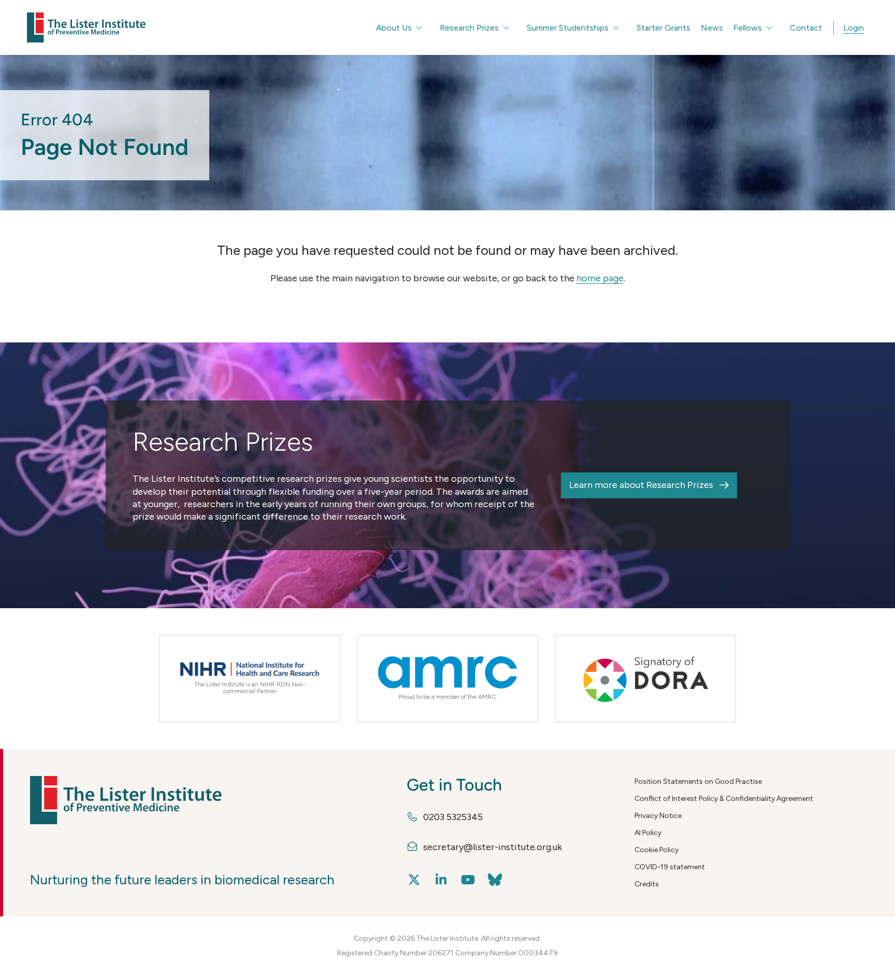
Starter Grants (663, 28)
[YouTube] (468, 879)
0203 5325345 (453, 817)
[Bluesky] (495, 879)
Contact (806, 28)
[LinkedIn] (441, 879)
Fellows (747, 28)
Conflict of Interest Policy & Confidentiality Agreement (723, 798)
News (712, 28)
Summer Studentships (568, 28)
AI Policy (647, 832)
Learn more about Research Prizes (641, 485)
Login (853, 28)
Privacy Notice (658, 815)
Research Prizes (469, 28)
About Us (394, 28)
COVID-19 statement (669, 867)
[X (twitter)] (414, 879)
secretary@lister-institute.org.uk (492, 847)
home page (600, 278)
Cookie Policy (656, 849)
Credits (646, 884)
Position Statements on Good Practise (698, 781)
